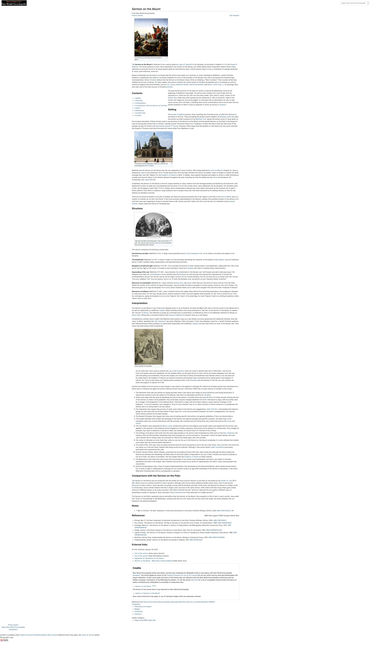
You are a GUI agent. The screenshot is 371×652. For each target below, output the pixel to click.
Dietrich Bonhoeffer (196, 85)
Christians (152, 80)
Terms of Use (86, 635)
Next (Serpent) (234, 15)
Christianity (138, 611)
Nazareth (135, 485)
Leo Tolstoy (171, 85)
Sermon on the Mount (143, 586)
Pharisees (182, 274)
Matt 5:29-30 (212, 409)
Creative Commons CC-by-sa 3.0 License (182, 575)
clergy (229, 421)
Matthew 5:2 (200, 119)
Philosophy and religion (142, 606)
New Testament (228, 433)
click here (194, 580)
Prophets (180, 371)
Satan (143, 173)
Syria (215, 177)
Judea (147, 180)
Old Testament (160, 321)
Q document (178, 492)
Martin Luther (167, 426)
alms (181, 283)
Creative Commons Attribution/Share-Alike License (38, 635)
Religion (137, 609)
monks (138, 423)
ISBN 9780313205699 (216, 537)
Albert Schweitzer (217, 447)
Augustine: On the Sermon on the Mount (149, 558)
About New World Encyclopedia (13, 627)
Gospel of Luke (226, 481)
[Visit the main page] (14, 3)
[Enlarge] (166, 57)
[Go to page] (368, 3)
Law (170, 371)
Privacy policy (13, 625)
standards (136, 575)
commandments (155, 274)
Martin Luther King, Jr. (216, 85)
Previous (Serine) (137, 15)
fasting (176, 283)
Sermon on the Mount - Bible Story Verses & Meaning (153, 561)
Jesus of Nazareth (185, 64)
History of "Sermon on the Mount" (147, 593)
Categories (136, 604)
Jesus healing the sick (194, 253)
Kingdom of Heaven (168, 175)
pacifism (170, 87)
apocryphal (160, 126)
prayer (189, 283)
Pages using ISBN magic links (145, 620)
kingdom (221, 260)
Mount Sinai (136, 315)
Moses (146, 313)
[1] (213, 492)
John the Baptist (217, 170)
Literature (137, 614)
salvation (223, 105)
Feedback (49, 3)
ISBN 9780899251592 (214, 530)
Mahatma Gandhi (182, 85)
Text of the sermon (141, 553)
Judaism (162, 310)
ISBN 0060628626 (224, 523)
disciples (190, 268)
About (40, 3)
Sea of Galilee (149, 165)
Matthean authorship (227, 117)
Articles (32, 3)
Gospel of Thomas (171, 126)
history (154, 586)
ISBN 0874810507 (196, 540)
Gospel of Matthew (178, 114)
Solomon (157, 243)
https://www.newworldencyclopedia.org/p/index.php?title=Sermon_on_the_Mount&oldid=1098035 (179, 602)
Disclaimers (13, 629)
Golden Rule (172, 98)
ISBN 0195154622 (223, 511)
